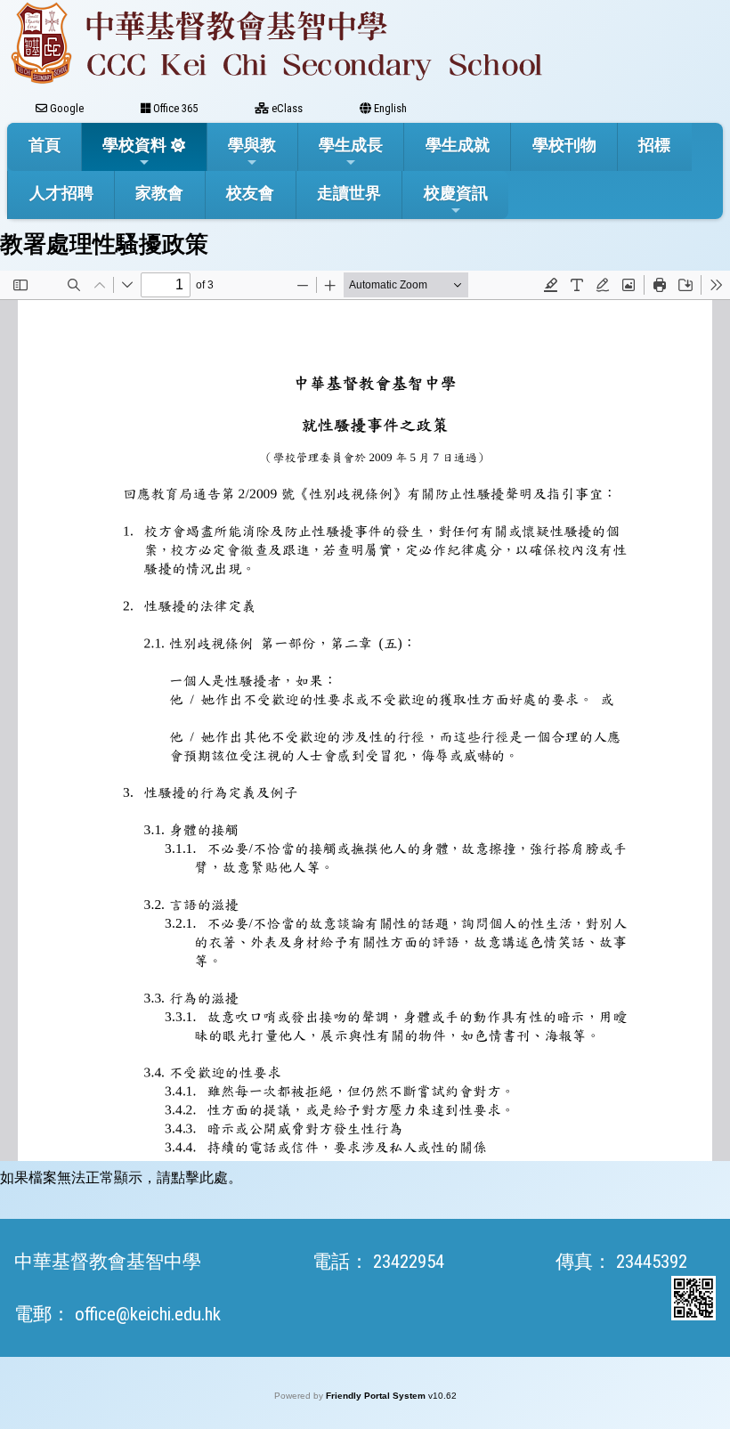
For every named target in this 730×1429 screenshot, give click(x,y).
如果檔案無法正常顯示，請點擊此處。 (121, 1177)
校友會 (250, 192)
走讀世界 (349, 192)
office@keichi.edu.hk (148, 1314)
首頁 (44, 144)
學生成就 (458, 144)
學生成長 (351, 144)
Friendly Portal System (377, 1396)
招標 (654, 144)
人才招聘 (61, 192)
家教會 (159, 192)
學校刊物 (564, 144)
